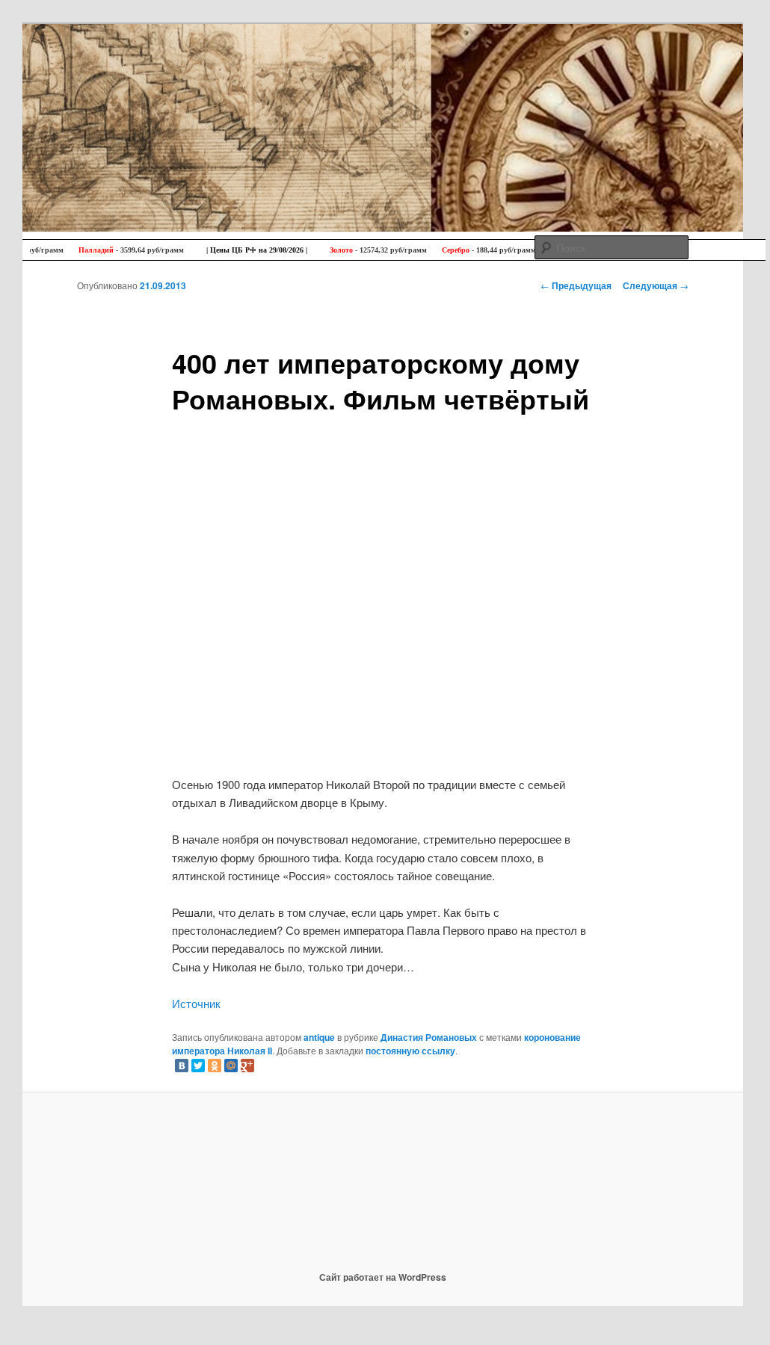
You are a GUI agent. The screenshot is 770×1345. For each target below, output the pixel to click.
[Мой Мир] (231, 1065)
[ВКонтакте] (181, 1065)
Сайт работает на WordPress (382, 1277)
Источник (196, 1003)
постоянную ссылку (410, 1050)
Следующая (656, 285)
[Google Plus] (247, 1065)
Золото (334, 250)
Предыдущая (576, 285)
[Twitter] (198, 1065)
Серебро (449, 250)
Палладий (89, 250)
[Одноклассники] (214, 1065)
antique (319, 1037)
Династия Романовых (429, 1037)
